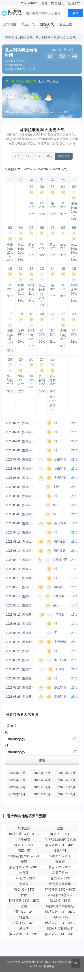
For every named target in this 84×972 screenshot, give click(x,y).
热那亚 (24, 873)
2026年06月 (66, 773)
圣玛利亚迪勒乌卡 (60, 895)
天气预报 (9, 24)
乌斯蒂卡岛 (60, 917)
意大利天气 (43, 37)
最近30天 (64, 156)
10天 (38, 156)
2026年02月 (17, 787)
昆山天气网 (13, 962)
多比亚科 (60, 850)
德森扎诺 (24, 850)
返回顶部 (75, 963)
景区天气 (28, 24)
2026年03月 (66, 780)
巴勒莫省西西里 (60, 884)
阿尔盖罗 (24, 828)
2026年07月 (41, 773)
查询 (75, 13)
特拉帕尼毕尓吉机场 (60, 906)
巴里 (60, 828)
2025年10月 (41, 794)
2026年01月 (41, 787)
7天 (27, 156)
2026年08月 (17, 773)
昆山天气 (74, 3)
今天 (17, 156)
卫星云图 (66, 24)
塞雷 (24, 906)
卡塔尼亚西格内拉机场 (60, 839)
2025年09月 (66, 794)
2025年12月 (66, 787)
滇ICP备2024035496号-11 (61, 962)
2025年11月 (17, 794)
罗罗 (24, 895)
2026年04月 (41, 780)
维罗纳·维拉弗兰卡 (60, 928)
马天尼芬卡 (60, 873)
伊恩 (24, 861)
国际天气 (47, 24)
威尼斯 (24, 928)
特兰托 (24, 917)
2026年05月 (17, 780)
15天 (50, 156)
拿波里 (24, 884)
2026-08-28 (29, 3)
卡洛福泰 (24, 839)
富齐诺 (60, 861)
